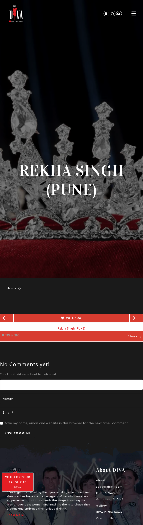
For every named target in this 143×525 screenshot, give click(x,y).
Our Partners (106, 493)
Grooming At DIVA (110, 499)
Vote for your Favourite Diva (17, 482)
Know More (15, 515)
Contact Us (105, 518)
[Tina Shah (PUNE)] (136, 318)
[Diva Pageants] (16, 13)
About (100, 480)
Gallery (101, 506)
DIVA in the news (109, 512)
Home (11, 288)
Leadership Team (109, 487)
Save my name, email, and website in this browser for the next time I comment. (66, 423)
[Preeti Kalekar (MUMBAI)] (6, 318)
